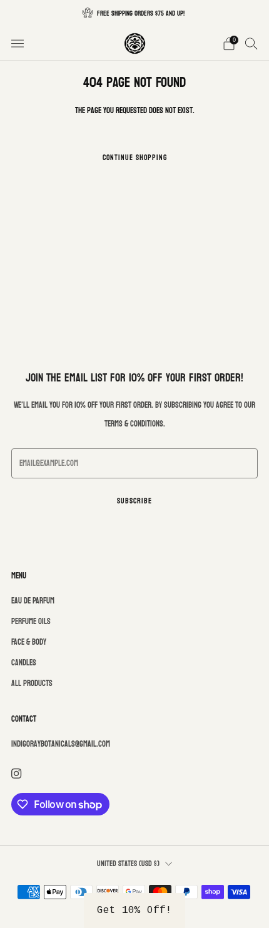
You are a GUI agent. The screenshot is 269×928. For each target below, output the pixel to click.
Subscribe (134, 501)
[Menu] (17, 44)
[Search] (251, 43)
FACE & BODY (28, 642)
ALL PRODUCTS (32, 683)
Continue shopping (135, 157)
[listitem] (134, 13)
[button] (134, 910)
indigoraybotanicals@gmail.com (60, 744)
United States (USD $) (128, 863)
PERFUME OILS (31, 621)
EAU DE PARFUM (32, 600)
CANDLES (23, 662)
